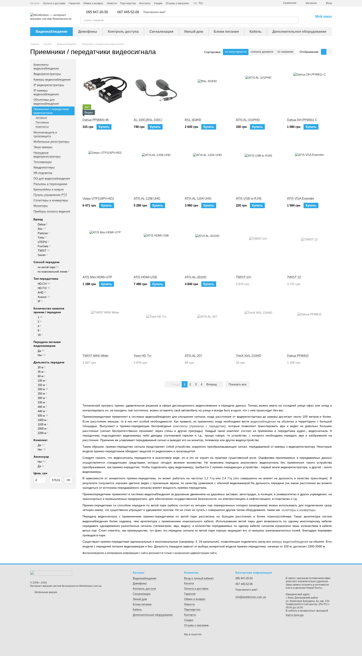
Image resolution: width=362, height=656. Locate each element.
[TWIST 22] (309, 246)
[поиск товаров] (295, 20)
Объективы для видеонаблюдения (46, 101)
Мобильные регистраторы (51, 141)
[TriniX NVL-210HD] (258, 324)
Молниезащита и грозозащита (45, 134)
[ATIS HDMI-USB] (156, 246)
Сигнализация (161, 31)
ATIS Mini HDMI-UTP (97, 277)
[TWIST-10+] (258, 246)
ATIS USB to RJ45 (248, 198)
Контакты (145, 3)
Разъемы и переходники (50, 184)
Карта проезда (295, 615)
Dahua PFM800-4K (96, 120)
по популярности (235, 51)
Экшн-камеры (43, 147)
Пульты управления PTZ (50, 194)
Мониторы (41, 206)
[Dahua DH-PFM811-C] (309, 88)
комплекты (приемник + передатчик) (199, 426)
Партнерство (128, 3)
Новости (112, 3)
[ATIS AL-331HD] (207, 246)
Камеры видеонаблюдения (52, 79)
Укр (195, 3)
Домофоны (87, 31)
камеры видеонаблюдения (290, 541)
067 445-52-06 (128, 12)
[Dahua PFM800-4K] (105, 88)
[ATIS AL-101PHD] (258, 88)
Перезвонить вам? (154, 12)
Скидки (158, 3)
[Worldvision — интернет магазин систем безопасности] (51, 573)
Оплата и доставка (54, 3)
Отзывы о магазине (177, 3)
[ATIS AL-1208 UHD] (156, 167)
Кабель (256, 31)
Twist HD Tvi (142, 355)
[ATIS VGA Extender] (309, 167)
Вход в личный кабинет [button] (199, 578)
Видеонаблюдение (51, 31)
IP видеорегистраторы (49, 85)
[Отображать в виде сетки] (323, 52)
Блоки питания (226, 31)
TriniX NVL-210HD (248, 355)
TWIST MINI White (95, 355)
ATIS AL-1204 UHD (198, 198)
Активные (41, 117)
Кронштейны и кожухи (49, 189)
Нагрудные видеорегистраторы (47, 154)
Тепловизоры (43, 162)
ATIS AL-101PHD (248, 120)
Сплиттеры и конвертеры (51, 200)
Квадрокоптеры (44, 167)
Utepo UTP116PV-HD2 (98, 198)
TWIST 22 (294, 277)
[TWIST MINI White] (105, 324)
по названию (285, 51)
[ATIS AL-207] (207, 324)
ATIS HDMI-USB (145, 277)
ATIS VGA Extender (300, 198)
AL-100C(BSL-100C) (148, 120)
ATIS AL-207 (193, 355)
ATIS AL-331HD (196, 277)
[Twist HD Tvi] (156, 324)
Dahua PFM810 (298, 355)
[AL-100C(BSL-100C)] (156, 88)
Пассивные (42, 122)
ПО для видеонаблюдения (52, 178)
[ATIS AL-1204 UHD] (207, 167)
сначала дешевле (262, 51)
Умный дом (193, 31)
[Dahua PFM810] (309, 324)
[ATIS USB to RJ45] (258, 167)
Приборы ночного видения (52, 211)
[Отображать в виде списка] (329, 52)
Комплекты (42, 126)
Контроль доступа (123, 31)
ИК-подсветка (43, 173)
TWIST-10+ (244, 277)
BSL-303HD (193, 120)
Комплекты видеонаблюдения (46, 66)
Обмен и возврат (93, 3)
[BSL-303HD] (207, 88)
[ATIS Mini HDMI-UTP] (105, 246)
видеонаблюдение (263, 421)
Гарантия (74, 3)
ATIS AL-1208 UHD (147, 198)
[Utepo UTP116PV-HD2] (105, 167)
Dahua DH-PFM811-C (302, 120)
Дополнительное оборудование (299, 31)
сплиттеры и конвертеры (298, 510)
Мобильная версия (45, 592)
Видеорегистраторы (47, 74)
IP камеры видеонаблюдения (46, 92)
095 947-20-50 (97, 12)
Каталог (35, 3)
